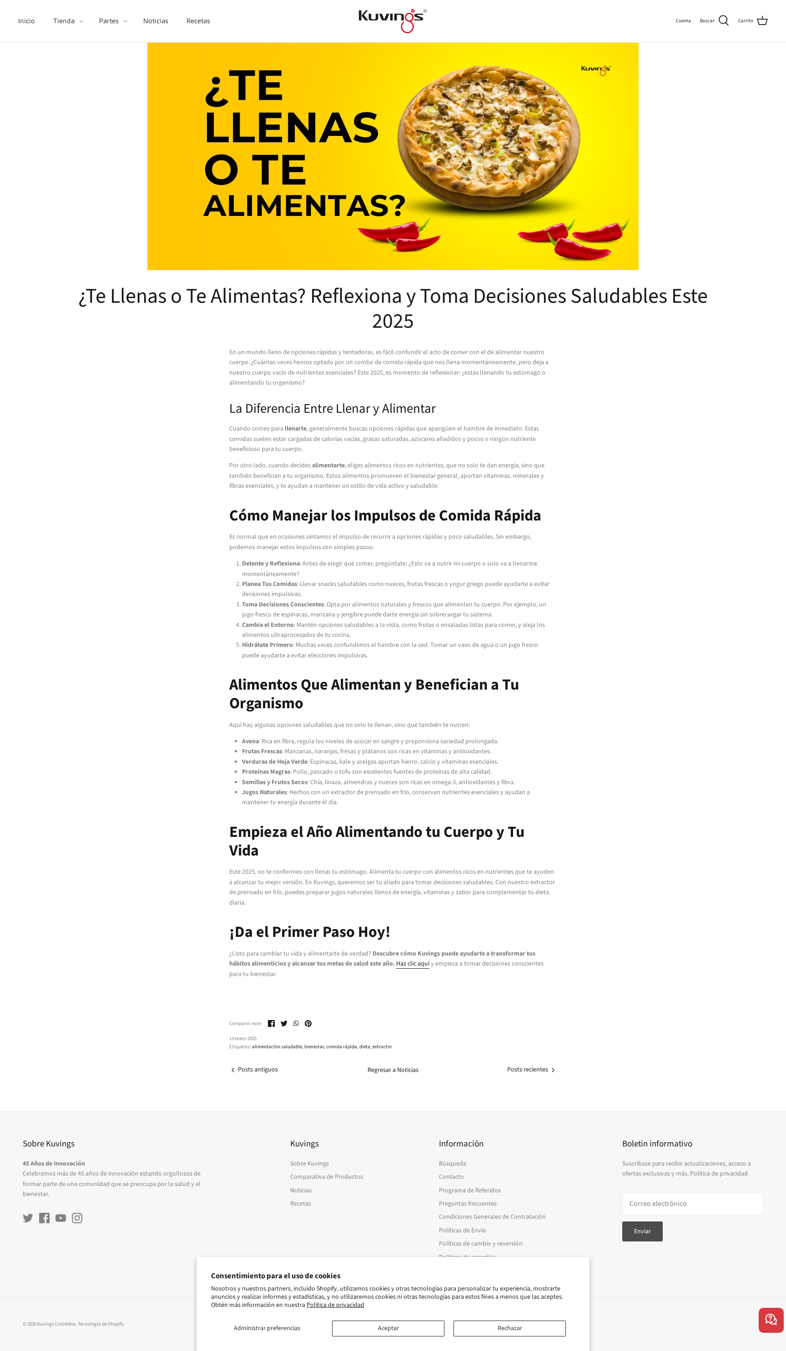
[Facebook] (44, 1218)
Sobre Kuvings (309, 1163)
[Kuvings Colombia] (393, 21)
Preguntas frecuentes (468, 1203)
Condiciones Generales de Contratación (492, 1216)
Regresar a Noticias (393, 1070)
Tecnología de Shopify (101, 1324)
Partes (109, 21)
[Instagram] (77, 1218)
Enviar (642, 1231)
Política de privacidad (335, 1305)
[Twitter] (28, 1218)
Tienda (64, 21)
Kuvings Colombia (56, 1324)
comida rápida (341, 1046)
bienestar (314, 1046)
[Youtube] (60, 1218)
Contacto (451, 1176)
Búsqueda (452, 1163)
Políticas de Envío (462, 1230)
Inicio (26, 21)
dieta (364, 1046)
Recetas (198, 21)
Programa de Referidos (470, 1190)
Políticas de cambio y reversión (481, 1243)
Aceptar (388, 1328)
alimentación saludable (277, 1046)
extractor (382, 1046)
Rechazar (510, 1328)
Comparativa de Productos (326, 1176)
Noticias (155, 21)
